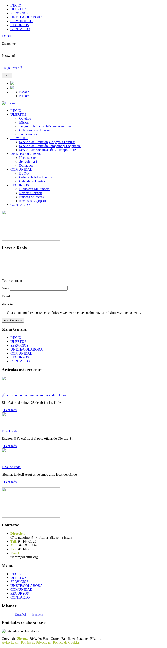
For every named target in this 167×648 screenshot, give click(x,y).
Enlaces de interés (31, 197)
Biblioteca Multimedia (34, 189)
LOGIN (7, 36)
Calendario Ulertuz (32, 181)
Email (6, 296)
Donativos (26, 165)
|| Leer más (9, 410)
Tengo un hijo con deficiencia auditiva (45, 126)
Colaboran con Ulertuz (34, 130)
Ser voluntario (28, 161)
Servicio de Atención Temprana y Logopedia (50, 146)
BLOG (24, 173)
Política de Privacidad (36, 642)
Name (6, 288)
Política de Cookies (66, 642)
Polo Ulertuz (10, 431)
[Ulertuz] (8, 103)
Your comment (12, 280)
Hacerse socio (28, 157)
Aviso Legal (10, 642)
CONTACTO (20, 29)
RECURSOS (19, 25)
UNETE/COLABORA (26, 17)
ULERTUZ (18, 9)
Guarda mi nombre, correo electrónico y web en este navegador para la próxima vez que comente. (74, 312)
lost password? (12, 68)
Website (7, 304)
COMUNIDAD (21, 21)
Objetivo (25, 118)
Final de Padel (11, 467)
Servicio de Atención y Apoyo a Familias (47, 142)
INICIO (15, 5)
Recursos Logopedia (33, 201)
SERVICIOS (19, 13)
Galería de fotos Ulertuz (35, 177)
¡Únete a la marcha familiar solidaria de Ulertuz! (35, 395)
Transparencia (28, 134)
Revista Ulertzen (30, 193)
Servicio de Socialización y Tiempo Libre (47, 150)
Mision (24, 122)
